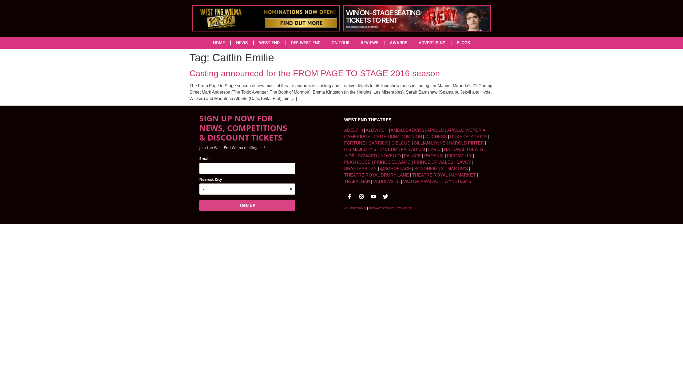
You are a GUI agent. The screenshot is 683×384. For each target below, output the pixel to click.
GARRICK (378, 143)
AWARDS (398, 42)
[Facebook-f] (349, 196)
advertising (355, 208)
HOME (219, 42)
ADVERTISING (432, 42)
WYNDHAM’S (457, 181)
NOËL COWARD (361, 156)
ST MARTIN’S (454, 168)
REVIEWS (370, 42)
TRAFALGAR (357, 181)
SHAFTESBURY (360, 168)
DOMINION (411, 136)
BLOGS (463, 42)
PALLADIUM (413, 149)
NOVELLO (390, 156)
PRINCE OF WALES (433, 162)
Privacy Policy (381, 208)
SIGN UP (247, 205)
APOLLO (435, 130)
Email (204, 158)
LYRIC (434, 149)
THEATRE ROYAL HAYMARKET (444, 175)
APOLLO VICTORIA (466, 130)
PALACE (412, 156)
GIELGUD (401, 143)
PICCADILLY (459, 156)
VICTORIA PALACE (422, 181)
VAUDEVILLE (386, 181)
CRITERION (385, 136)
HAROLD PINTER (466, 143)
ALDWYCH (377, 130)
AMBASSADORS (407, 130)
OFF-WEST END (305, 42)
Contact (404, 208)
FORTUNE (354, 143)
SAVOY (463, 162)
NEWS (242, 42)
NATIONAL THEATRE (465, 149)
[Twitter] (385, 196)
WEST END (269, 42)
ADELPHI (353, 130)
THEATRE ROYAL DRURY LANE (376, 175)
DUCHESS (436, 136)
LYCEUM (389, 149)
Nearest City (210, 179)
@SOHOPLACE (395, 168)
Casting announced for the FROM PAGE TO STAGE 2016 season (314, 73)
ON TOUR (341, 42)
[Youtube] (373, 196)
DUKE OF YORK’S (468, 136)
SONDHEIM (426, 168)
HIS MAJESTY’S (360, 149)
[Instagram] (361, 196)
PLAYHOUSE (357, 162)
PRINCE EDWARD (392, 162)
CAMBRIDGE (357, 136)
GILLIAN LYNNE (430, 143)
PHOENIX (434, 156)
